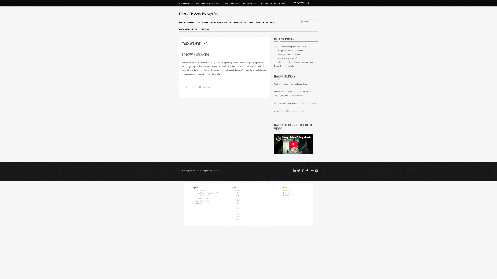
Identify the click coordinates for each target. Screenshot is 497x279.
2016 (237, 201)
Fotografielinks (185, 3)
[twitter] (298, 170)
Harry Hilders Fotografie (198, 13)
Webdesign (287, 190)
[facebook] (307, 170)
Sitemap (281, 3)
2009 (237, 219)
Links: (285, 188)
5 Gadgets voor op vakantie (289, 54)
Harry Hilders (190, 87)
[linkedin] (294, 170)
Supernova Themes (211, 170)
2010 (237, 217)
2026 (237, 190)
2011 (237, 214)
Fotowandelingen (195, 54)
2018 (237, 196)
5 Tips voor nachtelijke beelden (290, 50)
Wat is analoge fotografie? (288, 58)
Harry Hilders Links (232, 3)
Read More (217, 73)
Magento (286, 196)
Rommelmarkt (288, 193)
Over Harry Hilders (268, 3)
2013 (237, 209)
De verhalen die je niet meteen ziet (292, 46)
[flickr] (311, 170)
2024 (237, 193)
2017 (237, 198)
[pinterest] (302, 170)
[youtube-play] (316, 170)
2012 (237, 211)
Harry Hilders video (250, 3)
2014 (237, 206)
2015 (237, 203)
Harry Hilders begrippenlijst (292, 111)
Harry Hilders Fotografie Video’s (208, 3)
